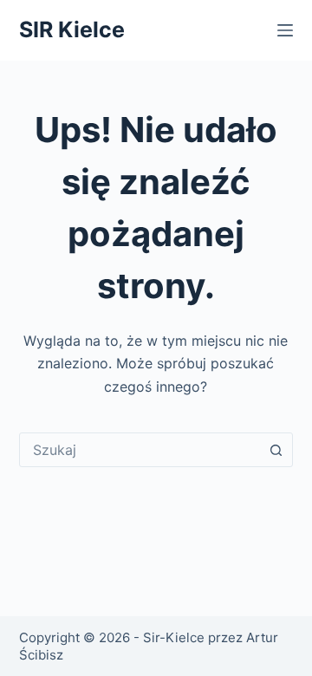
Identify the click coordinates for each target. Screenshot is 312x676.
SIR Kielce (72, 29)
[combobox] (140, 449)
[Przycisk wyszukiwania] (275, 449)
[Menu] (285, 30)
